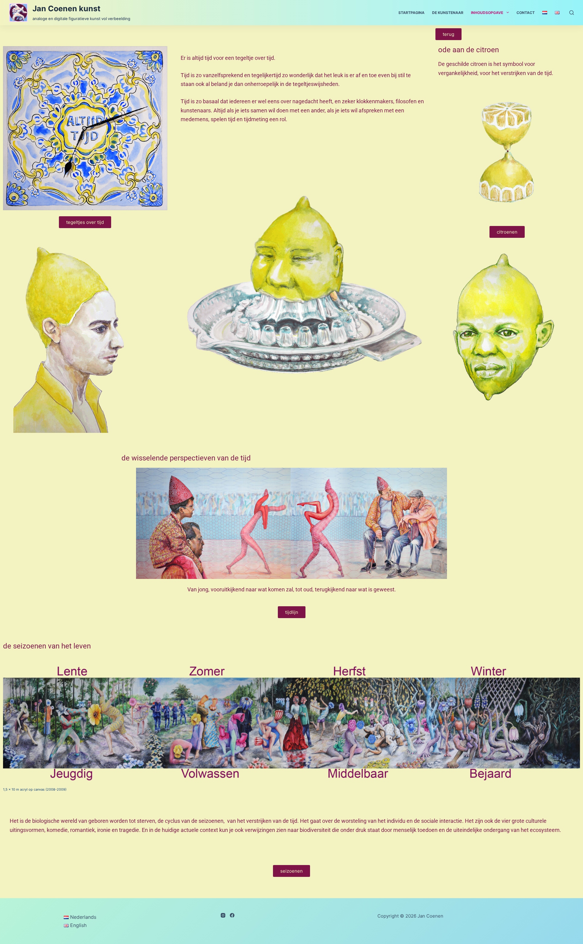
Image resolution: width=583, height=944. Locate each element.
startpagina (411, 12)
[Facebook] (232, 915)
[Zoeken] (571, 12)
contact (526, 12)
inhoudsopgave (487, 12)
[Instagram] (223, 915)
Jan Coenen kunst (66, 8)
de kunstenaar (447, 12)
